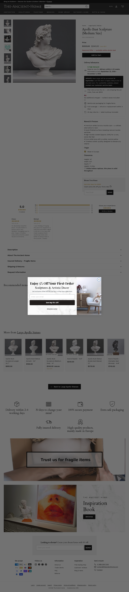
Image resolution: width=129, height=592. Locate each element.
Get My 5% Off (52, 302)
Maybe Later (52, 309)
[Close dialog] (99, 279)
